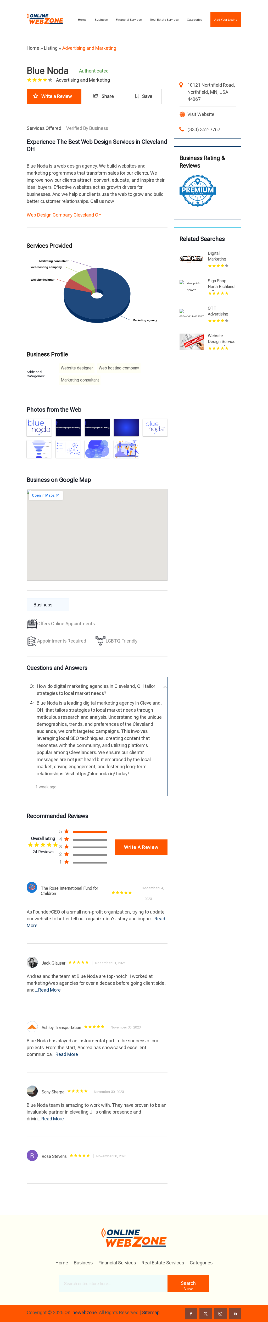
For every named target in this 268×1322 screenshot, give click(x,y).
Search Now (188, 1285)
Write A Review (141, 847)
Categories (194, 19)
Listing (51, 48)
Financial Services (129, 19)
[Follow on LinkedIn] (235, 1313)
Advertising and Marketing (89, 48)
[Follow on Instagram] (220, 1313)
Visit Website (200, 114)
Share (107, 96)
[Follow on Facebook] (191, 1313)
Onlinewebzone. (81, 1312)
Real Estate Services (164, 19)
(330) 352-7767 (203, 129)
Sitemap (151, 1312)
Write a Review (56, 96)
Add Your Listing (225, 19)
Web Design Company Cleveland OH (64, 215)
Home (82, 19)
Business (101, 19)
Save (146, 96)
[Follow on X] (205, 1313)
